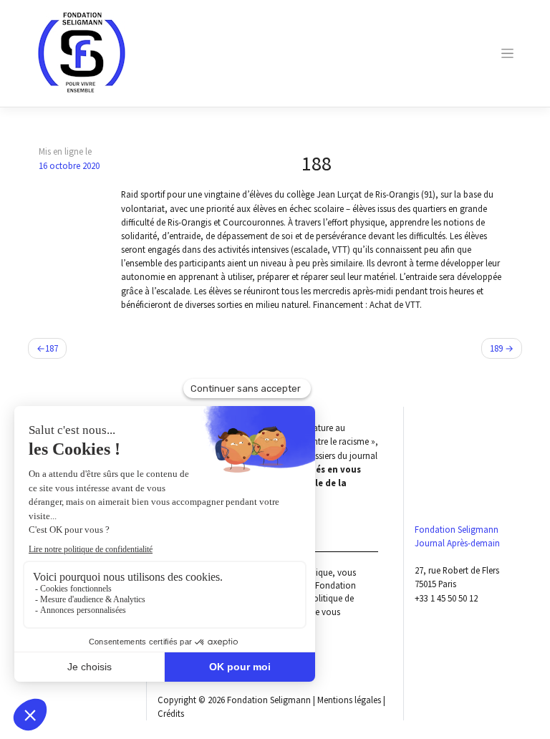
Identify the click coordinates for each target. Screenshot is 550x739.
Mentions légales (349, 699)
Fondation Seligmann (269, 699)
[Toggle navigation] (507, 53)
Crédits (171, 713)
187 (51, 348)
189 (496, 348)
